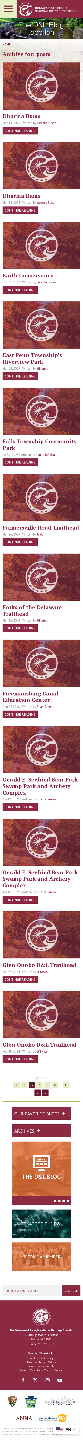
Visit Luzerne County (41, 1366)
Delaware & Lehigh (41, 1317)
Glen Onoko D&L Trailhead (39, 964)
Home (6, 44)
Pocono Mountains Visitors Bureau (41, 1370)
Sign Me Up (71, 1290)
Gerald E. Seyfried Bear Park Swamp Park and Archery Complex (40, 786)
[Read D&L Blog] (41, 1169)
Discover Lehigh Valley (41, 1362)
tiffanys (42, 368)
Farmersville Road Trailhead (41, 527)
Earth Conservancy (28, 275)
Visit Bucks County (41, 1358)
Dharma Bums (21, 116)
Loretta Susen (46, 123)
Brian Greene (45, 707)
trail (40, 534)
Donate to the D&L (41, 1224)
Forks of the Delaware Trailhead (32, 610)
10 (66, 1085)
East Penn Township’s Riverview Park (32, 358)
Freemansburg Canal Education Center (30, 697)
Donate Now (41, 1234)
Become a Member (42, 1257)
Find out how (41, 1267)
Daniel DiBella (45, 455)
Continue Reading (20, 131)
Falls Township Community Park (40, 444)
